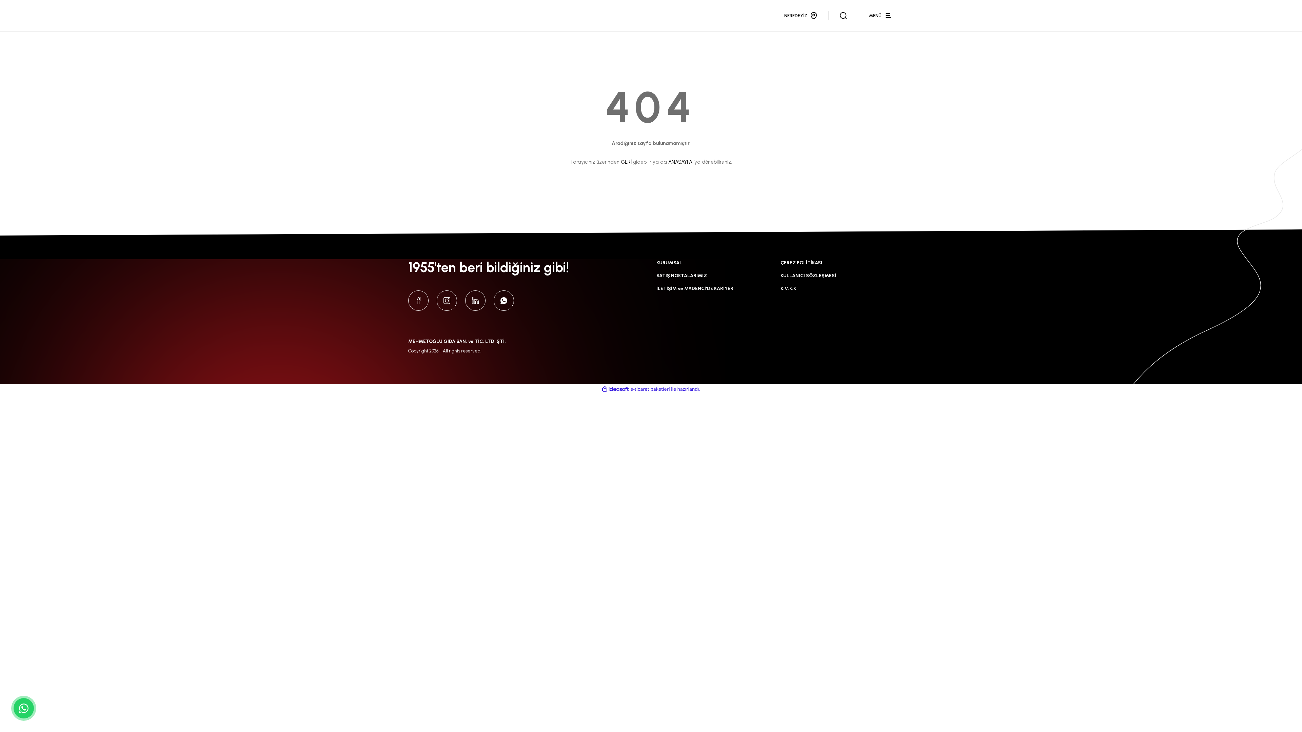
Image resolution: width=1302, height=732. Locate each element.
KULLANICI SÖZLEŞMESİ (808, 276)
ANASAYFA (680, 162)
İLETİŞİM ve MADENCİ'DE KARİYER (694, 288)
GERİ (626, 162)
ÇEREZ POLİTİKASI (801, 263)
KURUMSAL (669, 263)
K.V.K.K (788, 288)
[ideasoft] (615, 389)
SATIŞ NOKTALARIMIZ (681, 276)
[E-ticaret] (650, 389)
